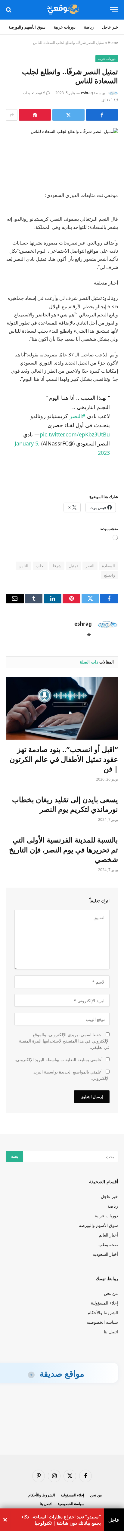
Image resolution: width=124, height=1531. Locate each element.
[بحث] (9, 10)
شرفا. (56, 565)
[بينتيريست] (35, 115)
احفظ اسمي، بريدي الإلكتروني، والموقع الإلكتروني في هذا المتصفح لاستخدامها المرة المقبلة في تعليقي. (64, 1041)
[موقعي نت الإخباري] (61, 10)
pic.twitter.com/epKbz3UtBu (75, 434)
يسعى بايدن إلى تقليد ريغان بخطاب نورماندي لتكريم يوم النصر (65, 804)
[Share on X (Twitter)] (68, 115)
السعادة (108, 565)
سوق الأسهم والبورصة (26, 27)
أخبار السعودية (105, 1254)
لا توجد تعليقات (34, 92)
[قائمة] (114, 10)
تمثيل (73, 565)
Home (113, 42)
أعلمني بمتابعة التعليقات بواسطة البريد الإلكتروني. (59, 1059)
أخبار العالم (108, 1235)
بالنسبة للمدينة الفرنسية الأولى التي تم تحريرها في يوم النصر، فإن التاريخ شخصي (63, 849)
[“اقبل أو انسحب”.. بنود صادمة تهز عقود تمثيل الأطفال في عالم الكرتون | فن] (62, 708)
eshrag (87, 92)
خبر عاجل (110, 27)
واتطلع (109, 575)
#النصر (77, 416)
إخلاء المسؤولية (104, 1303)
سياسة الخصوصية (102, 1322)
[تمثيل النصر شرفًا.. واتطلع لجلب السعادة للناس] (62, 155)
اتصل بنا (111, 1332)
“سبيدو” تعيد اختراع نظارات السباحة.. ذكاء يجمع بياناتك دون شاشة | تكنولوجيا (61, 1520)
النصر (90, 565)
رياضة (89, 27)
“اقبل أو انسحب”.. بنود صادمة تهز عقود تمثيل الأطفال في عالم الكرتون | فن (64, 759)
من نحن (111, 1293)
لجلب (40, 565)
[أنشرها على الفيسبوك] (102, 115)
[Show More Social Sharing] (11, 115)
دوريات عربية (65, 27)
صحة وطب (108, 1244)
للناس (23, 565)
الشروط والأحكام (103, 1312)
